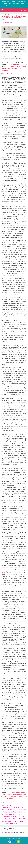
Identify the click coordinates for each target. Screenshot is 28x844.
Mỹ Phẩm (22, 5)
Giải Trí (14, 5)
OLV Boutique (7, 805)
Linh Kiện (7, 6)
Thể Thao (18, 1)
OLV (20, 53)
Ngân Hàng (17, 6)
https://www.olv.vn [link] (16, 64)
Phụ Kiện (17, 3)
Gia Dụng (5, 5)
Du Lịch (10, 3)
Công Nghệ (23, 1)
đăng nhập (10, 832)
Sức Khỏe (13, 1)
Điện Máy (5, 3)
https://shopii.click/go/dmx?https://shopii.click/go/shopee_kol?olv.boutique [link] (14, 68)
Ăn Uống (9, 5)
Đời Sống (18, 5)
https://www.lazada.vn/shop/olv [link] (16, 72)
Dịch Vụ (21, 6)
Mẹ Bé (14, 3)
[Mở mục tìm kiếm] (21, 10)
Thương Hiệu (7, 803)
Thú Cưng (22, 3)
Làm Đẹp (8, 1)
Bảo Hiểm (11, 6)
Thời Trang (4, 1)
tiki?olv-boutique (9, 74)
